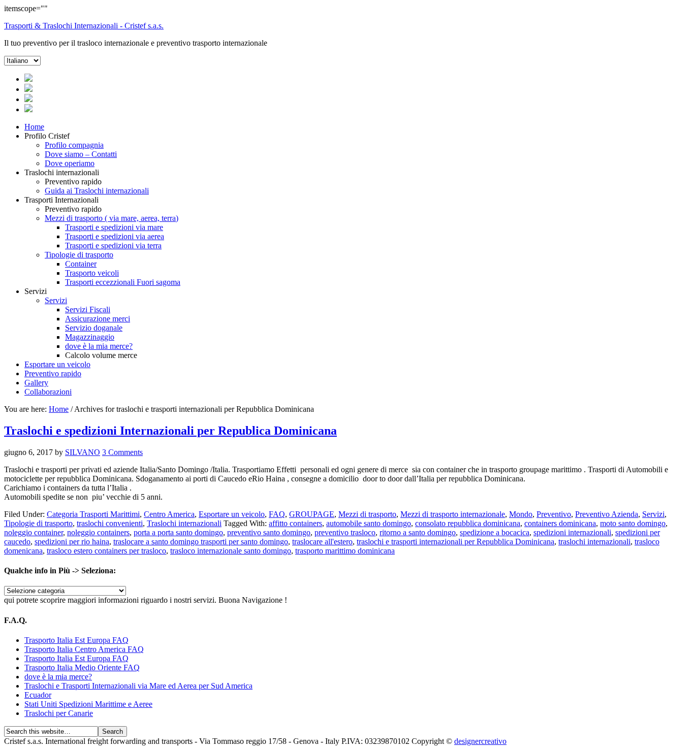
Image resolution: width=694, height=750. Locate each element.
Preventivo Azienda (606, 514)
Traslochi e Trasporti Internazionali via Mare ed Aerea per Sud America (138, 685)
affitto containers (295, 523)
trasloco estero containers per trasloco (106, 550)
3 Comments (122, 452)
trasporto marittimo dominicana (345, 550)
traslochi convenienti (110, 523)
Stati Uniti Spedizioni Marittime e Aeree (88, 704)
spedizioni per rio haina (72, 541)
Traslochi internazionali (184, 523)
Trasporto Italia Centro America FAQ (84, 649)
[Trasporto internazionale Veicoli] (28, 99)
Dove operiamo (69, 163)
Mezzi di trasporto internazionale (452, 514)
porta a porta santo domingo (178, 532)
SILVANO (82, 452)
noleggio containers (98, 532)
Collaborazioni (48, 391)
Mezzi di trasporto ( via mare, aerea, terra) (111, 218)
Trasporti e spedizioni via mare (114, 227)
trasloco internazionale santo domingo (230, 550)
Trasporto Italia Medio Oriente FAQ (82, 667)
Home (34, 126)
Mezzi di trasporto (367, 514)
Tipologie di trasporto (79, 254)
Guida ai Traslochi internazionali (97, 190)
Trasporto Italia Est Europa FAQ (76, 640)
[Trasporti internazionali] (28, 89)
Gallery (36, 382)
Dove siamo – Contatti (81, 154)
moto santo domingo (633, 523)
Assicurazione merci (97, 318)
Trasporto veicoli (92, 273)
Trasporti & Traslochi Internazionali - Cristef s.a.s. (84, 25)
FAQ (277, 514)
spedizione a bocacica (494, 532)
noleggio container (33, 532)
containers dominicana (560, 523)
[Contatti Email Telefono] (28, 109)
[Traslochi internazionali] (28, 79)
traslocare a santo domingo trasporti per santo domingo (200, 541)
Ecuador (37, 695)
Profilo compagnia (74, 145)
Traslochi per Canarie (58, 713)
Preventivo (554, 514)
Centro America (169, 514)
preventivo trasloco (344, 532)
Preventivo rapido (52, 373)
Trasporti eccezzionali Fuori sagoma (122, 282)
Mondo (520, 514)
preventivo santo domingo (268, 532)
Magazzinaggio (89, 337)
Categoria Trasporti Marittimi (93, 514)
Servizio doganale (93, 327)
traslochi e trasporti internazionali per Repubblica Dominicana (455, 541)
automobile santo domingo (368, 523)
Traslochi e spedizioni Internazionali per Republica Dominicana (170, 430)
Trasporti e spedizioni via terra (113, 245)
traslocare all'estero (322, 541)
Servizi (56, 300)
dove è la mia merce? (99, 346)
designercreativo (480, 741)
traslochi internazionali (594, 541)
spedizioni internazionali (572, 532)
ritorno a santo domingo (418, 532)
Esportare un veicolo (57, 364)
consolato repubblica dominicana (467, 523)
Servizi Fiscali (87, 309)
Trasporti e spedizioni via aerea (114, 236)
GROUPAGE (311, 514)
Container (81, 263)
